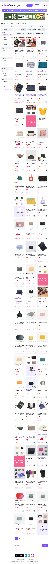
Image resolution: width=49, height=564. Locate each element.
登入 (37, 5)
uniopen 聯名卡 (35, 10)
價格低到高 (29, 29)
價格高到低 (34, 29)
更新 (33, 559)
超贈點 (44, 10)
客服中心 (13, 561)
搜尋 (45, 545)
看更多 (25, 10)
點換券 (12, 10)
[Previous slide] (15, 42)
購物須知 (22, 561)
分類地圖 (36, 561)
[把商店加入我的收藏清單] (23, 216)
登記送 (19, 10)
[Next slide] (24, 42)
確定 (10, 54)
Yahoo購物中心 (8, 5)
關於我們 (17, 561)
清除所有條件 (9, 89)
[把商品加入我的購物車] (23, 57)
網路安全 (27, 561)
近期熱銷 (39, 29)
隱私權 (31, 561)
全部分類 (3, 32)
